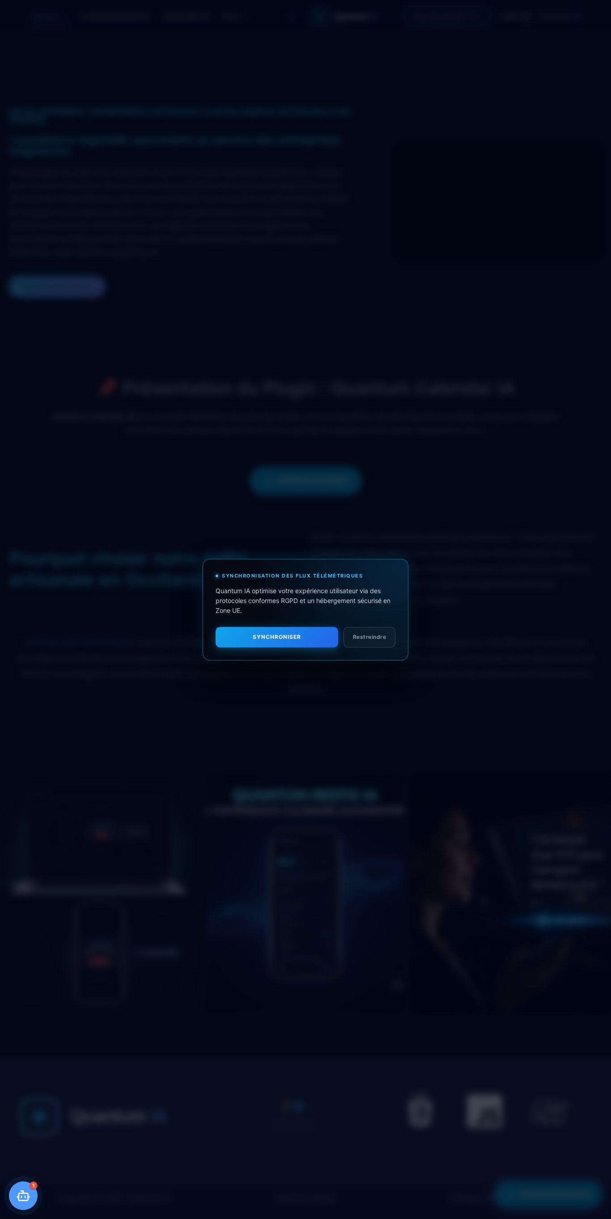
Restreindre (369, 636)
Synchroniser (277, 636)
